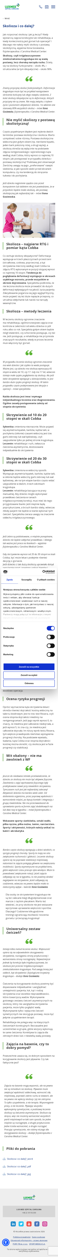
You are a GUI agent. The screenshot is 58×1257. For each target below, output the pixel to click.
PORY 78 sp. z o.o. (20, 1244)
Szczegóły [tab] (26, 579)
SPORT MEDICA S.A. (37, 1244)
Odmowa (29, 683)
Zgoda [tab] (9, 579)
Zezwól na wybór (29, 675)
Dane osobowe (38, 1237)
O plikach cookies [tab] (46, 579)
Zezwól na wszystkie (29, 667)
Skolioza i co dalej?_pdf (19, 1166)
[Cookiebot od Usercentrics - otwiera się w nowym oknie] (42, 572)
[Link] (12, 7)
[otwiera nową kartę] (13, 1223)
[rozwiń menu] (53, 6)
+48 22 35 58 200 (29, 1213)
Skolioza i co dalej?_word (20, 1158)
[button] (40, 6)
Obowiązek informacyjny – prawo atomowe (29, 1240)
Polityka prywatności (22, 1237)
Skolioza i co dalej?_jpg (19, 1174)
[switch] (51, 637)
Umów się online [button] (46, 7)
